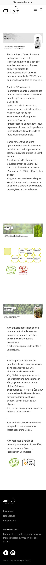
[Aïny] (11, 9)
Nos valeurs (9, 516)
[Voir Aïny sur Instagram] (12, 552)
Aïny (11, 560)
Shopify (27, 560)
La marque (8, 511)
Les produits (9, 520)
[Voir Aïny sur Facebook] (5, 552)
